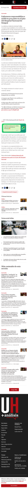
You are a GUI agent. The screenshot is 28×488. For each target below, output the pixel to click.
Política (3, 199)
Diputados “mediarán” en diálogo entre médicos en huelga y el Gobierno (9, 276)
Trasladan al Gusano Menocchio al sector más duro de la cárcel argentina (14, 260)
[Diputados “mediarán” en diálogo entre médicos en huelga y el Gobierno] (24, 274)
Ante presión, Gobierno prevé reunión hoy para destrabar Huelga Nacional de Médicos (9, 333)
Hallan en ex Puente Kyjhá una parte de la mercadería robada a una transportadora (10, 352)
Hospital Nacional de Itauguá (9, 192)
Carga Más (14, 389)
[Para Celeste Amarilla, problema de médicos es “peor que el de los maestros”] (24, 294)
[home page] (14, 2)
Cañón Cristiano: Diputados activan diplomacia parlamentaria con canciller (10, 210)
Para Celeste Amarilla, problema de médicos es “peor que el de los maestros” (8, 297)
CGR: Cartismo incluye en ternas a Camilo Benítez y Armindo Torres (9, 201)
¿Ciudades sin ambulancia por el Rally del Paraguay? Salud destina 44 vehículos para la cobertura (9, 315)
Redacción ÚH (16, 203)
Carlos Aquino (16, 363)
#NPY (21, 108)
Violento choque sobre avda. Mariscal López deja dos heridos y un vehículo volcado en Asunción (10, 372)
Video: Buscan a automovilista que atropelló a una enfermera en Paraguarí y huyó (14, 255)
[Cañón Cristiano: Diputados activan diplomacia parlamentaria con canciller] (24, 208)
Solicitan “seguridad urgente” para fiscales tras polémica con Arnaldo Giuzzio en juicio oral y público (14, 249)
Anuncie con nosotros (18, 424)
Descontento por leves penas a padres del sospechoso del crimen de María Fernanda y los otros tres (14, 243)
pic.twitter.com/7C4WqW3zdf (10, 110)
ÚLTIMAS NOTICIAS (19, 7)
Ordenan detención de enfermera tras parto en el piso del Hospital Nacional (13, 157)
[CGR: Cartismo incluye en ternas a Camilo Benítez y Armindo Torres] (24, 200)
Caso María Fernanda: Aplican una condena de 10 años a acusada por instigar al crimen (14, 237)
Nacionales (4, 13)
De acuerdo (14, 485)
